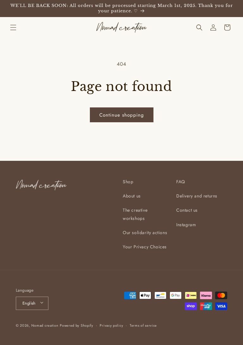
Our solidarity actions (145, 232)
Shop (128, 182)
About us (132, 196)
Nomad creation (45, 325)
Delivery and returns (196, 196)
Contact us (187, 210)
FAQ (180, 182)
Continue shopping (121, 115)
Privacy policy (111, 325)
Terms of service (143, 325)
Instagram (186, 224)
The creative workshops (135, 214)
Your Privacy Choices (145, 247)
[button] (13, 27)
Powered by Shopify (76, 325)
